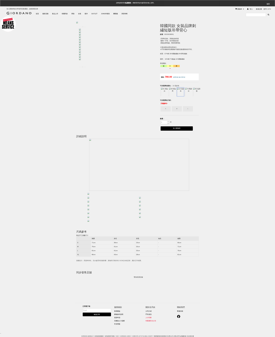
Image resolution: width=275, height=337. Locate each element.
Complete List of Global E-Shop (142, 336)
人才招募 (149, 317)
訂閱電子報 (86, 306)
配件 (86, 14)
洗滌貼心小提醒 (119, 321)
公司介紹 (149, 311)
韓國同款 (65, 14)
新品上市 (55, 14)
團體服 (115, 14)
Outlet (94, 14)
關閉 (268, 4)
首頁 (37, 14)
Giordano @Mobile (87, 336)
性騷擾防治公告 (151, 321)
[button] (168, 121)
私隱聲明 (128, 3)
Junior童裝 (105, 14)
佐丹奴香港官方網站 (110, 336)
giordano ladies (125, 336)
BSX (117, 336)
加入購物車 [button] (176, 128)
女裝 (79, 14)
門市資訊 (149, 314)
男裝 (72, 14)
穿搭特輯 (124, 14)
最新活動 (45, 14)
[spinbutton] (164, 122)
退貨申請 (117, 317)
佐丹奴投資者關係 (99, 336)
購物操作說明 (118, 314)
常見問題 (117, 324)
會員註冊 (259, 9)
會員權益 (117, 311)
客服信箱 (180, 311)
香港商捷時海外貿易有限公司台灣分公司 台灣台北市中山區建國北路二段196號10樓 (174, 336)
